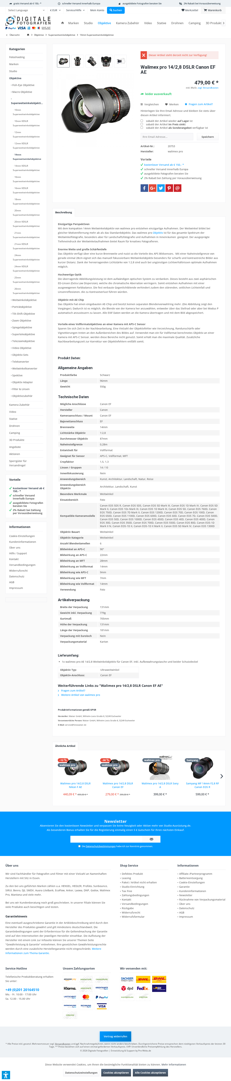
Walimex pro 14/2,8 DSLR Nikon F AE (75, 785)
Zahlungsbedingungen (135, 895)
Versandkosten (63, 1043)
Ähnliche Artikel (65, 746)
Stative (13, 418)
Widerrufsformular (133, 916)
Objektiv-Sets (20, 354)
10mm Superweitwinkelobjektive (26, 112)
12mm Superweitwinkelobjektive (26, 134)
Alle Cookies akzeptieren (150, 1072)
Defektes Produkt (132, 873)
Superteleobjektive (23, 334)
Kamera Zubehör (19, 404)
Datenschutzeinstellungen (81, 1072)
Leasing (126, 878)
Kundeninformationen (22, 541)
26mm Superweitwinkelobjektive (26, 291)
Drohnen (14, 426)
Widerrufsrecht (18, 570)
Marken (14, 64)
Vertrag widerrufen (115, 1036)
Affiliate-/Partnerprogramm (195, 873)
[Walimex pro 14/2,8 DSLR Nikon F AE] (75, 767)
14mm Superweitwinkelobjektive (27, 156)
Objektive (15, 78)
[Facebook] (144, 188)
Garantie (184, 886)
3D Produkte (16, 440)
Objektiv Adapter (22, 382)
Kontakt (14, 559)
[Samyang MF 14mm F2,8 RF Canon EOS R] (202, 767)
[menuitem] (26, 10)
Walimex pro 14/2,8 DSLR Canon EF (118, 785)
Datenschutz (16, 576)
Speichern (208, 136)
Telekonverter (20, 361)
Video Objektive (21, 348)
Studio (13, 71)
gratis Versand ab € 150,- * (27, 3)
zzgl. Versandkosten (208, 87)
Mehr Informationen (174, 1064)
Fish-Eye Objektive (23, 85)
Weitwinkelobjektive (24, 300)
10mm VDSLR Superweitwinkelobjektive (26, 123)
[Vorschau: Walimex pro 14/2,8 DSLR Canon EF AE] (63, 61)
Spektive (17, 375)
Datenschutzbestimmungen (101, 846)
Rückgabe (128, 908)
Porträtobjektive (22, 307)
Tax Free (127, 891)
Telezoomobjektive (23, 341)
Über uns (14, 547)
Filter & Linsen (21, 389)
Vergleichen (151, 104)
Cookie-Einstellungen (22, 536)
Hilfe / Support (18, 553)
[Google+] (152, 188)
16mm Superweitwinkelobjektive (26, 179)
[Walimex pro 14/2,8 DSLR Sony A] (160, 767)
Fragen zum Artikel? (200, 104)
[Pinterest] (169, 188)
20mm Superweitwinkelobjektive (26, 212)
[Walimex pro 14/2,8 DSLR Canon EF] (117, 767)
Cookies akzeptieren (116, 1072)
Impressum (16, 588)
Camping (14, 433)
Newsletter (185, 895)
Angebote (15, 447)
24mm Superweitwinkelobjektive (26, 257)
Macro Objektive (22, 92)
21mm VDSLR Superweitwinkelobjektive (26, 246)
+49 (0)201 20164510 (22, 989)
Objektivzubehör (22, 396)
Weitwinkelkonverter (24, 368)
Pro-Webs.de (144, 1050)
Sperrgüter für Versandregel (18, 463)
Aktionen (14, 454)
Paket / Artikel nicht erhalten (139, 882)
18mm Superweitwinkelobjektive (26, 201)
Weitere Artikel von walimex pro (80, 695)
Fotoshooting (17, 57)
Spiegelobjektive (22, 327)
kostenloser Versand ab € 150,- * (28, 489)
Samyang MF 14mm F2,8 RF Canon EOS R (202, 785)
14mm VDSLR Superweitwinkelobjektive (26, 168)
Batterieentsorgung (191, 878)
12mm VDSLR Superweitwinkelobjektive (26, 145)
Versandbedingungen (22, 565)
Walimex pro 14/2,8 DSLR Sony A (160, 785)
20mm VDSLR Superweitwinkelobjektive (26, 224)
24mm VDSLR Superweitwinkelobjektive (26, 268)
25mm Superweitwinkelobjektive (26, 279)
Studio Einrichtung (133, 886)
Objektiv (158, 232)
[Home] (63, 23)
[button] (6, 1075)
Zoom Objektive (21, 320)
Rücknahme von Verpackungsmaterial (202, 899)
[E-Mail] (177, 188)
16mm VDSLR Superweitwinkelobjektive (26, 190)
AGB (11, 582)
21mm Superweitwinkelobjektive (26, 235)
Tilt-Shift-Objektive (23, 313)
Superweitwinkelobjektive (27, 103)
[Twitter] (161, 188)
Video (12, 411)
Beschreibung (63, 212)
